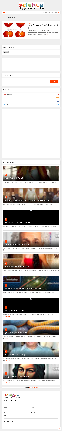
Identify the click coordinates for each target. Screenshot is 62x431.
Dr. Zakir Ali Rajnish (33, 387)
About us (6, 410)
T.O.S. (32, 407)
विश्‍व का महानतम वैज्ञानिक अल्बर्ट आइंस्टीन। (17, 244)
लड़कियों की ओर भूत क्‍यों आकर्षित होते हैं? (17, 266)
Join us (5, 415)
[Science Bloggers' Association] (31, 9)
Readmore (49, 34)
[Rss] (52, 12)
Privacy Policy (34, 410)
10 (6, 373)
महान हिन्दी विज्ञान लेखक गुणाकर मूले (15, 355)
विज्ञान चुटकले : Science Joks (14, 311)
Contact (33, 412)
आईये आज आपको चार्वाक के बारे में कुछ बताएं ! (18, 222)
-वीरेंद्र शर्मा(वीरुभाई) (31, 23)
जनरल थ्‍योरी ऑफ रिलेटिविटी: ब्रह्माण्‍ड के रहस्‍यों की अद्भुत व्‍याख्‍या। (24, 288)
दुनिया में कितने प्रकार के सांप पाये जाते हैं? (17, 333)
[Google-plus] (46, 12)
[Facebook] (43, 12)
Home (5, 407)
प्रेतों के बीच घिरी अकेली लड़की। (14, 178)
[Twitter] (49, 12)
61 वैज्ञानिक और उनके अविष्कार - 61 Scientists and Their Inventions (27, 200)
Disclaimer (6, 412)
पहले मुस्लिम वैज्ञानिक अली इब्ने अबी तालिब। (17, 377)
